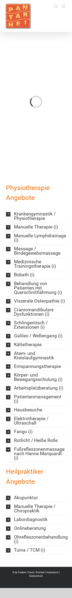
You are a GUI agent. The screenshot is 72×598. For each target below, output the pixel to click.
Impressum (52, 572)
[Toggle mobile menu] (64, 6)
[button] (36, 216)
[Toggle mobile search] (56, 6)
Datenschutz (36, 576)
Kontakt (40, 572)
